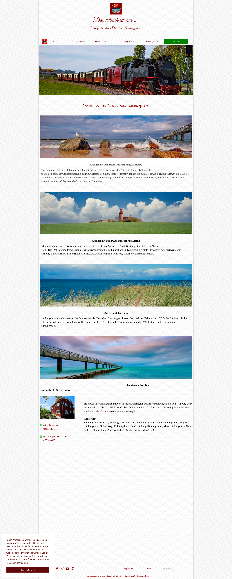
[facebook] (57, 569)
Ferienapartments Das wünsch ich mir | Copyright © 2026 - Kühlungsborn (118, 576)
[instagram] (62, 569)
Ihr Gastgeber (53, 41)
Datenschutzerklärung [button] (17, 563)
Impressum (128, 568)
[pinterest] (73, 569)
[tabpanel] (116, 105)
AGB (148, 568)
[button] (57, 407)
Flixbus (104, 411)
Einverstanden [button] (28, 570)
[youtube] (68, 569)
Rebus (91, 411)
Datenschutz (168, 568)
